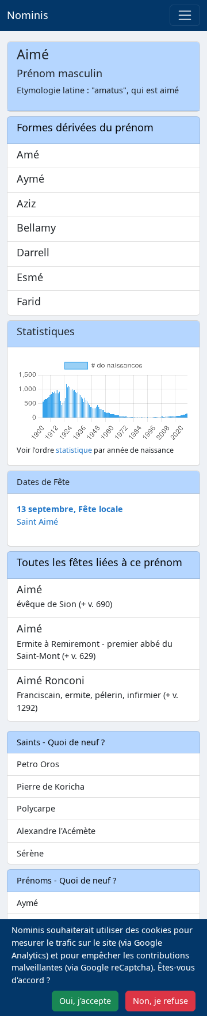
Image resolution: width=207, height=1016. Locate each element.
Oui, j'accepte (85, 1000)
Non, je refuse (160, 1000)
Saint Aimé (37, 521)
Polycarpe (36, 808)
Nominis (27, 15)
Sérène (30, 853)
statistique (74, 450)
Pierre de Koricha (51, 786)
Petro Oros (38, 764)
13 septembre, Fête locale (70, 508)
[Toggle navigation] (185, 15)
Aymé (27, 902)
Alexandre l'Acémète (56, 830)
